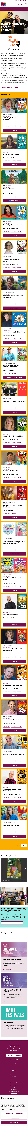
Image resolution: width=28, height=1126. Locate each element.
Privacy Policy (14, 1093)
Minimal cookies (14, 1118)
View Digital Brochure (10, 88)
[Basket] (18, 4)
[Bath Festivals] (14, 1013)
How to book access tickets (12, 923)
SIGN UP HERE (23, 77)
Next (24, 845)
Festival (13, 126)
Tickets (14, 130)
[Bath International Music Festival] (14, 980)
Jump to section (6, 9)
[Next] (25, 896)
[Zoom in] (1, 904)
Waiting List (14, 308)
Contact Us (14, 1089)
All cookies (14, 1122)
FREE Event (16, 373)
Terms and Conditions (14, 1091)
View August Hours (14, 1055)
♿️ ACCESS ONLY (14, 201)
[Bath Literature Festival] (14, 949)
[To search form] (22, 4)
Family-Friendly (6, 126)
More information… (10, 1109)
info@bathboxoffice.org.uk (14, 1063)
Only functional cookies (14, 1114)
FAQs (14, 1087)
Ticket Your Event (14, 1086)
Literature (19, 126)
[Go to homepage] (3, 4)
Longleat (19, 65)
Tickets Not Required (14, 377)
